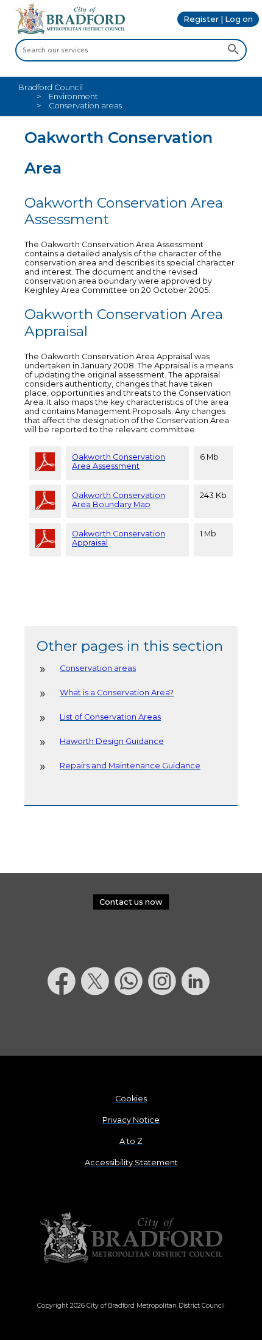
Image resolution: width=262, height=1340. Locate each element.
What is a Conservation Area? (117, 692)
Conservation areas (98, 668)
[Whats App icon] (131, 1026)
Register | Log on (218, 19)
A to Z (131, 1141)
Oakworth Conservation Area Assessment (118, 461)
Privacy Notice (131, 1119)
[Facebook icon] (64, 1026)
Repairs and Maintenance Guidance (130, 765)
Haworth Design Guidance (112, 741)
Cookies (131, 1098)
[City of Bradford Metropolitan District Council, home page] (70, 31)
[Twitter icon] (98, 1026)
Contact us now (131, 902)
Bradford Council (50, 87)
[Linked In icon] (198, 1026)
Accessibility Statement (131, 1162)
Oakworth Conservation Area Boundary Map (118, 500)
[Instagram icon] (165, 1026)
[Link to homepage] (131, 1238)
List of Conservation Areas (110, 716)
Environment (73, 96)
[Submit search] (233, 50)
